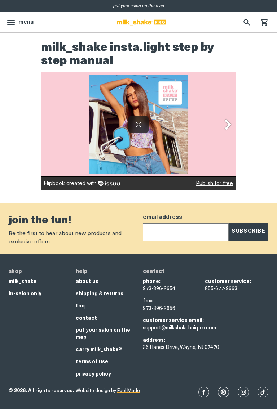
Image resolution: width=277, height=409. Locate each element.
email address (162, 217)
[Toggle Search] (246, 22)
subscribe (248, 231)
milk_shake (23, 281)
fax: (148, 301)
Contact (86, 318)
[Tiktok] (263, 392)
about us (87, 281)
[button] (264, 22)
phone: (152, 281)
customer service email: (173, 320)
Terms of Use (92, 362)
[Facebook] (203, 392)
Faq (80, 306)
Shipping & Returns (99, 294)
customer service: (228, 281)
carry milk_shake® (99, 349)
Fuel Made (128, 390)
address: (154, 340)
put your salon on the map (103, 334)
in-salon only (25, 294)
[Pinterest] (223, 392)
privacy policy (93, 374)
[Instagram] (243, 392)
